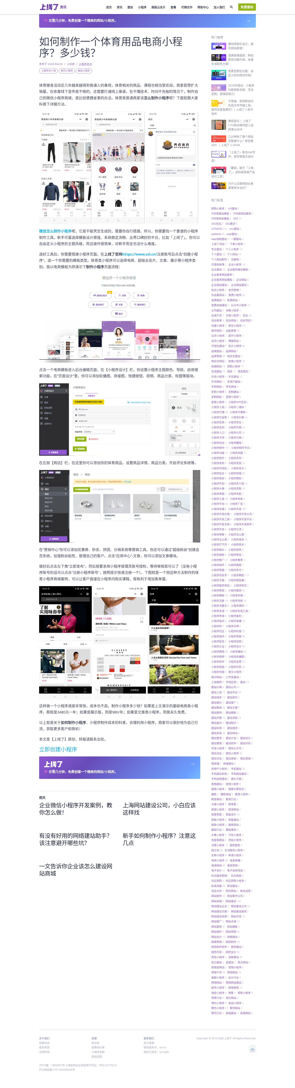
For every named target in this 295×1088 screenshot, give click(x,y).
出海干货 (217, 315)
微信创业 (217, 753)
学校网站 (217, 386)
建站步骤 (218, 718)
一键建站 (237, 239)
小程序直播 (236, 621)
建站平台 (234, 692)
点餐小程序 (219, 845)
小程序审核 (218, 493)
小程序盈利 (235, 616)
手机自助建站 (220, 778)
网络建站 (233, 937)
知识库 (95, 1043)
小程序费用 (219, 651)
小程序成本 (239, 539)
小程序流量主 (220, 605)
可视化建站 (218, 346)
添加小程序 (235, 840)
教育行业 (232, 799)
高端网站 (246, 1013)
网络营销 (217, 942)
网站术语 (233, 921)
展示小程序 (235, 672)
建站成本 (218, 697)
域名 (231, 371)
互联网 (236, 259)
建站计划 (232, 738)
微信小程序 (84, 70)
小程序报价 (218, 549)
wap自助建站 (220, 239)
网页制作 (233, 942)
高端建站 (232, 1013)
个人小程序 (234, 249)
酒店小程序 (218, 993)
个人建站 (218, 254)
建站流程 (234, 718)
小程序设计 (236, 646)
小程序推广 (219, 560)
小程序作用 (236, 427)
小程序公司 (236, 432)
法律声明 (44, 1052)
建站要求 (217, 738)
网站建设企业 (220, 906)
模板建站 (232, 829)
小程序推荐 (237, 560)
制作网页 (217, 330)
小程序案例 (236, 590)
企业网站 (242, 279)
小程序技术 (238, 544)
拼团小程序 (233, 784)
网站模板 (233, 926)
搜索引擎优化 (237, 789)
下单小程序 (237, 244)
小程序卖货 (235, 458)
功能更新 (233, 330)
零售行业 (217, 998)
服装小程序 (218, 824)
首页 (109, 7)
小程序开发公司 (244, 514)
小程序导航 (235, 493)
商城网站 (218, 366)
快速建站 (229, 763)
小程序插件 (218, 565)
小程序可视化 (220, 468)
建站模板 (233, 712)
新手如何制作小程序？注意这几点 (159, 839)
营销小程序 (235, 967)
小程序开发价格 (221, 514)
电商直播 (236, 860)
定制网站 (217, 397)
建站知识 (232, 723)
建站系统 (218, 733)
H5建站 (233, 208)
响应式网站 (218, 361)
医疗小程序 (235, 335)
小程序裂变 (218, 641)
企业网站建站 (220, 285)
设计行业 (234, 977)
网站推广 (217, 921)
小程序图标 (235, 478)
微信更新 (232, 758)
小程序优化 (235, 422)
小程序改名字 (220, 575)
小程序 (142, 7)
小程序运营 (236, 661)
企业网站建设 (240, 285)
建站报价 (217, 702)
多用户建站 (234, 381)
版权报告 (236, 845)
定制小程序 (218, 392)
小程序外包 (218, 483)
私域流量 (218, 886)
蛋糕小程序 (218, 977)
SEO (237, 218)
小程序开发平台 (244, 519)
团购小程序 (218, 208)
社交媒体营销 (220, 875)
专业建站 (217, 249)
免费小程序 (236, 295)
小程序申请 (218, 616)
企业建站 (218, 269)
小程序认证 (218, 646)
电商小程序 (219, 860)
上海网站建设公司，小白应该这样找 (159, 808)
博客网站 (234, 341)
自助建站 (235, 957)
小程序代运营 (220, 417)
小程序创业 (218, 443)
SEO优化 (217, 223)
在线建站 (218, 371)
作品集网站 (218, 295)
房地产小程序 (220, 768)
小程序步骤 (237, 595)
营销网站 (234, 972)
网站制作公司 (236, 896)
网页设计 (233, 952)
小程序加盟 (238, 453)
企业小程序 (236, 264)
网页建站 (237, 947)
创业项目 (246, 320)
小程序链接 (218, 667)
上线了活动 (219, 244)
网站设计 (218, 937)
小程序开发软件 (244, 524)
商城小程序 (236, 361)
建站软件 (232, 743)
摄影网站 (227, 794)
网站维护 (217, 931)
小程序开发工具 (221, 519)
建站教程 (218, 707)
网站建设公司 (240, 906)
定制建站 (234, 392)
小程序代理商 (238, 412)
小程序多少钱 (48, 70)
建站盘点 (217, 723)
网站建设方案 (220, 911)
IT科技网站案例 (243, 213)
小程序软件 (218, 661)
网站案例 (218, 926)
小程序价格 (239, 417)
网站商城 (217, 901)
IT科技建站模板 (221, 213)
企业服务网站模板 (222, 279)
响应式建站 (234, 356)
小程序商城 (236, 473)
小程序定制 (236, 488)
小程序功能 (219, 453)
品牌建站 (217, 351)
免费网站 (233, 300)
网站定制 (97, 1056)
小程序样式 (241, 585)
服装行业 (217, 829)
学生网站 (232, 386)
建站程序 (233, 728)
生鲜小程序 (218, 855)
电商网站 (218, 865)
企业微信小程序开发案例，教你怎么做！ (75, 808)
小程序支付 (235, 570)
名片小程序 (236, 346)
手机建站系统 (220, 773)
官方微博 (149, 1043)
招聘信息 (44, 1043)
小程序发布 (218, 463)
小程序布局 (237, 498)
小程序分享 (218, 437)
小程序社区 (218, 631)
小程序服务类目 (221, 585)
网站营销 (233, 931)
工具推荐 (217, 682)
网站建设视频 (220, 916)
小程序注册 (219, 600)
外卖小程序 (218, 376)
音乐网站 (232, 998)
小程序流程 (238, 600)
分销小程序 (233, 315)
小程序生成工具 (240, 611)
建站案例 (217, 712)
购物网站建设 (234, 982)
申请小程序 (235, 855)
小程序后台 (218, 473)
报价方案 (237, 778)
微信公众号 (235, 748)
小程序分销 (235, 437)
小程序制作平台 (241, 448)
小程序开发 (237, 509)
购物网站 (217, 982)
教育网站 (217, 799)
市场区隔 (232, 682)
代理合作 (186, 7)
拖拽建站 (217, 784)
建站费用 (217, 743)
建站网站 (233, 733)
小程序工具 (219, 498)
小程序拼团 (235, 549)
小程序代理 (219, 412)
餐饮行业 (217, 1013)
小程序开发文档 (221, 524)
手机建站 (238, 768)
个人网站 (234, 254)
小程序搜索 (235, 565)
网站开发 (238, 916)
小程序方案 (218, 580)
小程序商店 (218, 478)
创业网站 (232, 320)
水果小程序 (218, 835)
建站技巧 (233, 697)
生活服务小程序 (235, 850)
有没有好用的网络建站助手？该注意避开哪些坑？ (75, 839)
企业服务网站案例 (222, 274)
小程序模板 (219, 595)
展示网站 (217, 677)
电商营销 (233, 865)
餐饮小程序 (219, 1008)
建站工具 (218, 692)
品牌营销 (218, 356)
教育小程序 (242, 794)
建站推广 (232, 702)
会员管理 (234, 290)
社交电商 (237, 875)
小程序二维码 (237, 407)
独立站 (217, 850)
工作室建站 (233, 677)
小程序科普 (236, 631)
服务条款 (44, 1047)
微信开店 (217, 758)
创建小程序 (218, 325)
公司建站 (217, 310)
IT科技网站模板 (221, 218)
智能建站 (234, 819)
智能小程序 (218, 819)
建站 (130, 7)
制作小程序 (67, 70)
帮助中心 (203, 7)
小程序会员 (218, 427)
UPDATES (219, 228)
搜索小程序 (218, 789)
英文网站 (244, 962)
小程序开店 (218, 529)
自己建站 (217, 962)
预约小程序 (218, 1003)
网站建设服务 (240, 911)
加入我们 (219, 7)
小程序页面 (218, 672)
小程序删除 (235, 443)
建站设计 (246, 738)
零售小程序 (245, 993)
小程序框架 (218, 590)
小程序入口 (218, 432)
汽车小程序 (235, 835)
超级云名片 (159, 7)
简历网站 (232, 891)
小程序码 (217, 626)
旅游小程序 (218, 809)
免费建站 (247, 7)
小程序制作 (220, 448)
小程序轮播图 (237, 656)
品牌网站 (232, 351)
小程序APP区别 (238, 402)
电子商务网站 (236, 870)
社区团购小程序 (236, 880)
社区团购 (217, 880)
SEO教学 (231, 223)
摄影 (215, 794)
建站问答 (246, 743)
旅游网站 (234, 809)
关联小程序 (233, 310)
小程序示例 (233, 626)
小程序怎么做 (237, 534)
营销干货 (218, 972)
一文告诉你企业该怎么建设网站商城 (75, 869)
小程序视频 (235, 641)
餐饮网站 (236, 1008)
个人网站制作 (220, 259)
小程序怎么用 (220, 539)
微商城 (216, 763)
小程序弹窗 (218, 534)
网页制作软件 (220, 947)
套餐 (173, 7)
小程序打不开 (220, 544)
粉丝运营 (246, 891)
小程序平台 (219, 503)
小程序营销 (236, 636)
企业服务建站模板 (238, 269)
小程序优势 (218, 422)
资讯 (119, 7)
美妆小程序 (218, 957)
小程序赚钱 (238, 651)
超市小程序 (218, 987)
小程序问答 (236, 667)
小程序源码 (239, 605)
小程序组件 (218, 636)
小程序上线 (218, 407)
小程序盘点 (218, 621)
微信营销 (246, 758)
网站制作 (218, 896)
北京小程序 (218, 335)
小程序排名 (235, 554)
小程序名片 (238, 468)
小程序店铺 (218, 509)
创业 (247, 315)
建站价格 (217, 687)
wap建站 (233, 234)
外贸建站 (235, 376)
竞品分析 (217, 891)
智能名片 (233, 814)
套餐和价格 (98, 1047)
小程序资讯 (85, 64)
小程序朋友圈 (237, 580)
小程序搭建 (218, 570)
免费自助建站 (220, 305)
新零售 (233, 804)
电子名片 (218, 870)
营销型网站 (218, 967)
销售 (232, 993)
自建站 (231, 962)
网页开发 (217, 952)
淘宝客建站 (218, 840)
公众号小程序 (240, 305)
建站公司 (233, 687)
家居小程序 (218, 402)
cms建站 (235, 228)
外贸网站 (218, 381)
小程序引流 (235, 529)
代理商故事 (218, 264)
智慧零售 (217, 814)
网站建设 (233, 901)
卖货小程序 (218, 341)
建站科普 (218, 728)
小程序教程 (240, 575)
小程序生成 (219, 611)
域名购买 (244, 371)
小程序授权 (218, 554)
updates (218, 234)
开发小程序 (218, 748)
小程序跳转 (218, 656)
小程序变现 (236, 463)
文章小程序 (218, 804)
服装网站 (234, 824)
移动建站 (233, 886)
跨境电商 (235, 987)
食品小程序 (235, 1003)
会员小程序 (218, 290)
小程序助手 (218, 458)
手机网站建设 (240, 773)
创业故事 (217, 320)
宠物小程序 (233, 397)
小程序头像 (218, 488)
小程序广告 (237, 503)
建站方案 (233, 707)
